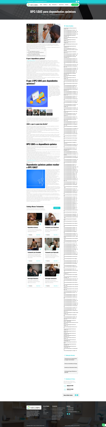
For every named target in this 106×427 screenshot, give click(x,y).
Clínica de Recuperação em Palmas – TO (70, 230)
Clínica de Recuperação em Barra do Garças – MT (70, 78)
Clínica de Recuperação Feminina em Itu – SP (70, 327)
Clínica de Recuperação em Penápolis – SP (70, 245)
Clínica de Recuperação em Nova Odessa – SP (71, 224)
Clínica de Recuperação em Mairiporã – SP (70, 203)
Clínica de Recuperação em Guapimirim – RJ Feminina (71, 154)
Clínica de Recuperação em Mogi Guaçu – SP (70, 212)
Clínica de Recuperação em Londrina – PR (70, 200)
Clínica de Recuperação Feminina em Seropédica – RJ (70, 334)
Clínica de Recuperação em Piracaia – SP (70, 247)
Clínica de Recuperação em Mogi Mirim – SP (71, 214)
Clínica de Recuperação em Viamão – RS (70, 316)
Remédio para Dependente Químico (71, 367)
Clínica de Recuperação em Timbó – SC (70, 301)
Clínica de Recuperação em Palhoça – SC (70, 228)
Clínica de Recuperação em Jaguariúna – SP (71, 190)
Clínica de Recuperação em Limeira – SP (70, 199)
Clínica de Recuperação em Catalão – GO (70, 122)
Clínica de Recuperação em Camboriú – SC (71, 104)
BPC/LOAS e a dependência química (34, 54)
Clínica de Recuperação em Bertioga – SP (70, 85)
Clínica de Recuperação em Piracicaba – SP (71, 249)
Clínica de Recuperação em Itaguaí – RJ (70, 175)
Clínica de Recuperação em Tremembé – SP (71, 304)
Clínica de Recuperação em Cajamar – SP (70, 96)
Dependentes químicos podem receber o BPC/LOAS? (36, 55)
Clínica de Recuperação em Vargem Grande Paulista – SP (71, 313)
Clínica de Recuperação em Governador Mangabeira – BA (70, 150)
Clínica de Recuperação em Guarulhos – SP (71, 159)
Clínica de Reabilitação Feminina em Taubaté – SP (70, 42)
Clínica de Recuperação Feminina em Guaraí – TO (70, 325)
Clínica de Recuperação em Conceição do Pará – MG (70, 125)
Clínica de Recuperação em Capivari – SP (70, 116)
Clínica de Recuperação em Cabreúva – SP (71, 91)
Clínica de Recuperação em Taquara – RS (70, 294)
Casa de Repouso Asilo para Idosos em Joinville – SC (70, 28)
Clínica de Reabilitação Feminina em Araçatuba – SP (70, 36)
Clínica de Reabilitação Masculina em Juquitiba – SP (70, 47)
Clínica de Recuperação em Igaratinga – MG (71, 166)
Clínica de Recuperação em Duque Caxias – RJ (71, 134)
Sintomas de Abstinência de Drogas (71, 363)
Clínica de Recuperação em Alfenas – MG (70, 55)
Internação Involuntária (56, 418)
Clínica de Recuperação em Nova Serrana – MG (71, 226)
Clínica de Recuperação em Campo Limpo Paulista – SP (70, 112)
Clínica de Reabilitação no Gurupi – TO (70, 48)
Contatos (66, 4)
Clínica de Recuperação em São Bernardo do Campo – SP (70, 277)
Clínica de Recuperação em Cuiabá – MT (70, 131)
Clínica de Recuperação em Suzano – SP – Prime (70, 293)
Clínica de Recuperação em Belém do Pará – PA (71, 81)
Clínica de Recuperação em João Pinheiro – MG (71, 195)
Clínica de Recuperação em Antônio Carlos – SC (71, 63)
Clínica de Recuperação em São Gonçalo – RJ (71, 281)
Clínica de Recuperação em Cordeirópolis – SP (71, 127)
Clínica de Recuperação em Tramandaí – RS (71, 303)
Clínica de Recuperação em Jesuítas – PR (70, 191)
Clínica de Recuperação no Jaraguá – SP (70, 350)
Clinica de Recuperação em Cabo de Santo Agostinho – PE (71, 90)
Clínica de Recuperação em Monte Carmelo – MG (71, 217)
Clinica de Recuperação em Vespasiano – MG (70, 315)
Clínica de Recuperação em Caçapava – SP (71, 92)
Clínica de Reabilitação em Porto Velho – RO (71, 31)
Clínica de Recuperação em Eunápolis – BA (70, 144)
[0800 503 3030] (65, 386)
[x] (78, 1)
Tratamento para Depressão (57, 415)
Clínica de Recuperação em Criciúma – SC (70, 129)
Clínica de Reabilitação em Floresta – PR (70, 30)
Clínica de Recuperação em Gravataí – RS (70, 152)
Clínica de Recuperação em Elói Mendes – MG (70, 136)
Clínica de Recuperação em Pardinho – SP (70, 233)
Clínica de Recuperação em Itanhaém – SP (71, 178)
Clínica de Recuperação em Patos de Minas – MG (71, 239)
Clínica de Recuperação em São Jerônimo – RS (71, 283)
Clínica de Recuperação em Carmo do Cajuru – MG (70, 120)
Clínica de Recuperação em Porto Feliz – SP (71, 262)
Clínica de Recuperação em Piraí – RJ (70, 250)
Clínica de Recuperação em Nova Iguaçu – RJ (71, 221)
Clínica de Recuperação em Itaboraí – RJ (70, 174)
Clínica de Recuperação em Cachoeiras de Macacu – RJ (71, 94)
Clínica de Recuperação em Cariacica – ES (70, 118)
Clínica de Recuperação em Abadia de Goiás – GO (70, 52)
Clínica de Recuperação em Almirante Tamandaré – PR (70, 57)
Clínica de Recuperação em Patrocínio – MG (71, 240)
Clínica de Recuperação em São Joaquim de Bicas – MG (71, 285)
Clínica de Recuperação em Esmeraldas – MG (70, 140)
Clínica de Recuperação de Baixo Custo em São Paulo (71, 50)
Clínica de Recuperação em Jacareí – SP (70, 188)
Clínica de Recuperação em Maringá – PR (70, 207)
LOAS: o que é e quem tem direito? (34, 53)
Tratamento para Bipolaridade (57, 413)
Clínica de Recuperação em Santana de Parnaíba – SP (70, 273)
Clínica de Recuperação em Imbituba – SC (70, 169)
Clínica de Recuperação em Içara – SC (70, 165)
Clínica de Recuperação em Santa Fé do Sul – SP (71, 271)
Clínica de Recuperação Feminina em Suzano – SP (70, 338)
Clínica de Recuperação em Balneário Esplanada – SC (70, 74)
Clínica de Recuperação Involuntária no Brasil (70, 342)
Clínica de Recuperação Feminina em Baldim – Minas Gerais (70, 321)
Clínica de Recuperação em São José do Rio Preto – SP (71, 289)
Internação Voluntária (56, 419)
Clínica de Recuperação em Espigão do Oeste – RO (70, 143)
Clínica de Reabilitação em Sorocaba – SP (70, 32)
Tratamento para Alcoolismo (57, 409)
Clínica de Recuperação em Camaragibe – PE (71, 103)
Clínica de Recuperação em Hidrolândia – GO (70, 162)
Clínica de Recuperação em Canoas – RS (70, 113)
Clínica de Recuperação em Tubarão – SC (70, 307)
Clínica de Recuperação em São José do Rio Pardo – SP (71, 287)
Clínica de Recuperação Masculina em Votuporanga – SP (70, 347)
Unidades (45, 4)
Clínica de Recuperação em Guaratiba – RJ (71, 156)
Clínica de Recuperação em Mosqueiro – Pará (70, 219)
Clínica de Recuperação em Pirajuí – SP (70, 251)
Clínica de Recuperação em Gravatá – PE (70, 151)
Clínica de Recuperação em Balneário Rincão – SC (70, 76)
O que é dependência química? (34, 51)
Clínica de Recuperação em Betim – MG (70, 86)
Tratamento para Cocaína (57, 410)
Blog (50, 4)
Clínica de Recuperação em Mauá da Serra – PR (71, 210)
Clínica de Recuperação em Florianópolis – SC (71, 146)
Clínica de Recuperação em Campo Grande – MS (71, 109)
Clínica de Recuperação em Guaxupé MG (70, 160)
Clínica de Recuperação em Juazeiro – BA (70, 198)
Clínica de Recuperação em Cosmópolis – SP (71, 128)
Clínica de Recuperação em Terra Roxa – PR (71, 300)
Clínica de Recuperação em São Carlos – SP (71, 278)
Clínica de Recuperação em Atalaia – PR (70, 70)
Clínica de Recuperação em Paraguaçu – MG (70, 232)
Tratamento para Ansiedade (57, 412)
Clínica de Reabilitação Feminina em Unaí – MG (71, 44)
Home (41, 4)
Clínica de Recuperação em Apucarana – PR (71, 64)
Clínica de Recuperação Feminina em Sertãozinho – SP (70, 336)
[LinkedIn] (69, 414)
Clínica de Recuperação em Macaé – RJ (70, 202)
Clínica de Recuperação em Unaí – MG (70, 309)
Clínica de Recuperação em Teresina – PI (70, 299)
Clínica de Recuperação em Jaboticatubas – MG (71, 187)
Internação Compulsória (56, 416)
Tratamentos (54, 4)
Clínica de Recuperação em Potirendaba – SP (70, 264)
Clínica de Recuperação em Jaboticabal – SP (70, 185)
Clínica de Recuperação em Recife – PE (70, 265)
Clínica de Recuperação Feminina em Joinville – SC (70, 329)
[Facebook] (76, 1)
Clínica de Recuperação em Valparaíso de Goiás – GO (70, 311)
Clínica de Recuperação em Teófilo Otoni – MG (70, 297)
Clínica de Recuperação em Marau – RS (70, 204)
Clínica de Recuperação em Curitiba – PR (70, 132)
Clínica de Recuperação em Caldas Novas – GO (71, 99)
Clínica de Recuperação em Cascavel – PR (70, 121)
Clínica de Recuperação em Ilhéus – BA (70, 168)
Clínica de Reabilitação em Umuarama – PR (71, 34)
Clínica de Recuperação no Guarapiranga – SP (71, 349)
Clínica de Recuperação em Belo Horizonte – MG (71, 84)
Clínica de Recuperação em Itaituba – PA (70, 177)
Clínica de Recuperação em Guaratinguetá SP (71, 158)
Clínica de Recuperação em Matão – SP (70, 208)
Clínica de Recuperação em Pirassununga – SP (71, 255)
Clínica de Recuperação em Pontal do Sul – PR (71, 257)
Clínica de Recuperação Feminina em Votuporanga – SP (70, 340)
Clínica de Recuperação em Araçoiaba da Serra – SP (70, 66)
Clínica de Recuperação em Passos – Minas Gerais (71, 237)
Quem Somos (61, 4)
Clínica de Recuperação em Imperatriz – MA (71, 170)
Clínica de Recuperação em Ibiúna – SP (70, 164)
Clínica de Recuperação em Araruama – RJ (71, 69)
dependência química (31, 60)
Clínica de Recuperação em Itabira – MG (70, 173)
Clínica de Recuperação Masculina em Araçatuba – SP (70, 344)
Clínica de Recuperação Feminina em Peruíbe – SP (70, 331)
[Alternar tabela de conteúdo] (44, 50)
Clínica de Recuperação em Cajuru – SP (70, 97)
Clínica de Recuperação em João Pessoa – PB (71, 193)
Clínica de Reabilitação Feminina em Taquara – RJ (70, 40)
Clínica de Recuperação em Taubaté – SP (70, 295)
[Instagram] (77, 395)
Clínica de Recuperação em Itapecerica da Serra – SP (71, 180)
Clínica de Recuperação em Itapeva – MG (70, 183)
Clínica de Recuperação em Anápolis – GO (70, 61)
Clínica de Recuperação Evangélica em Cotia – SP (70, 318)
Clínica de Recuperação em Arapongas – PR (71, 68)
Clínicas (44, 409)
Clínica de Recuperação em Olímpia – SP (70, 227)
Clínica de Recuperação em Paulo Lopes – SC (70, 242)
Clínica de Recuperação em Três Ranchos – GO (71, 306)
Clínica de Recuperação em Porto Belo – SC (71, 260)
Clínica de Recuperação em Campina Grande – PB (70, 106)
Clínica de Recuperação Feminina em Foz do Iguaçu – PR (71, 323)
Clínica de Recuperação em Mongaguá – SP (71, 215)
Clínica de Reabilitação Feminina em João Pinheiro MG (70, 38)
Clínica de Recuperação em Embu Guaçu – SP (71, 138)
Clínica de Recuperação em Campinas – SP (71, 107)
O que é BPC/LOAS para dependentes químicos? (35, 52)
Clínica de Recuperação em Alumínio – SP (70, 58)
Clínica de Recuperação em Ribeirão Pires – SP (71, 267)
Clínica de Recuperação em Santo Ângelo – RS (71, 275)
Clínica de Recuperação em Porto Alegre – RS (70, 259)
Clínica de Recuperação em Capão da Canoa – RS (70, 115)
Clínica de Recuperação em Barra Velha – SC (71, 79)
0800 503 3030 (70, 385)
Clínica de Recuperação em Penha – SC (70, 246)
